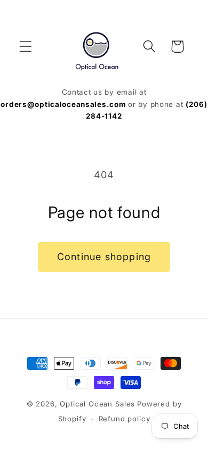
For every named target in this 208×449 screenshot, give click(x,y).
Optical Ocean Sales (97, 404)
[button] (26, 46)
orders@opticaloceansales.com (63, 104)
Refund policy (124, 418)
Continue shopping (104, 256)
